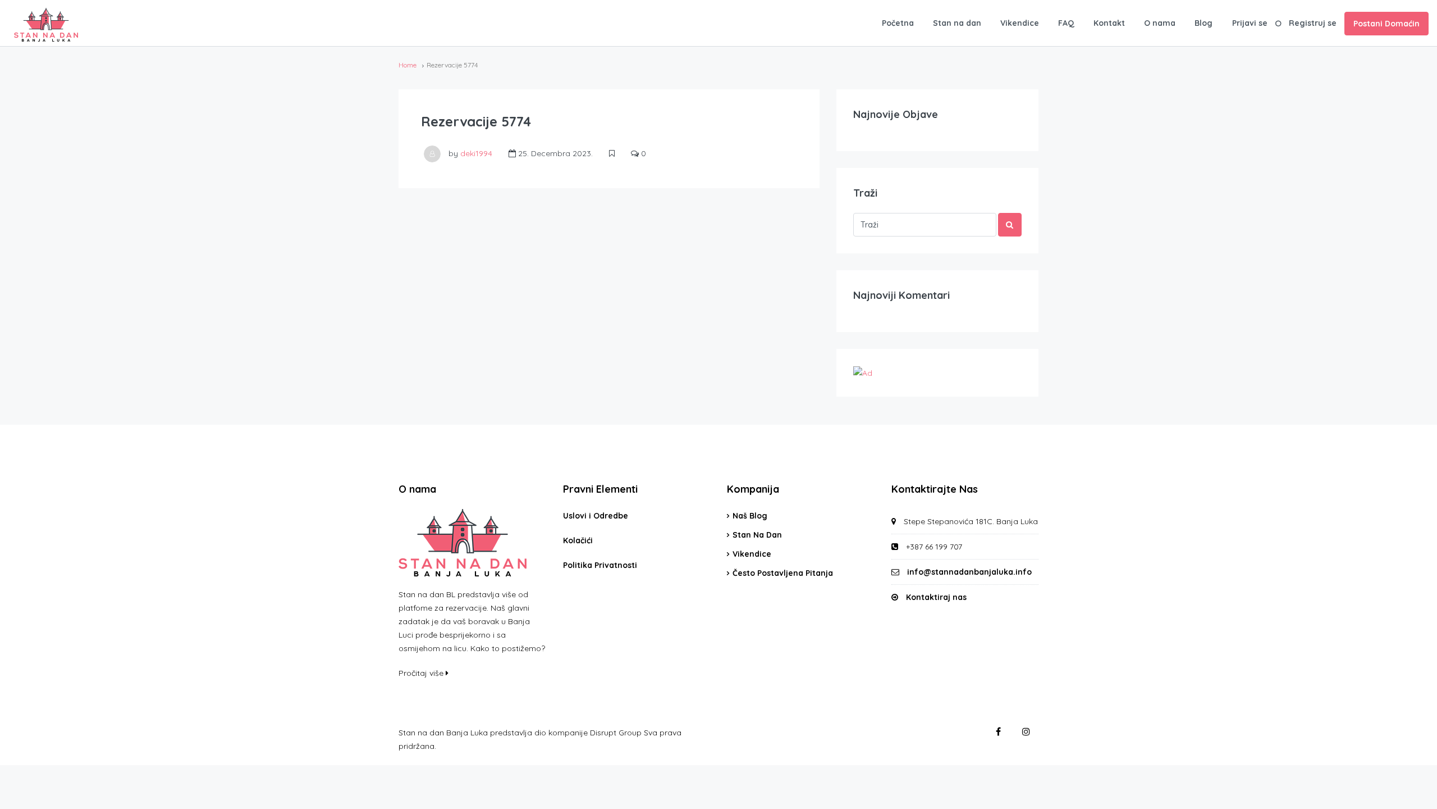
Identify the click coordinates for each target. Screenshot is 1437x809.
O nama (1159, 23)
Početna (898, 23)
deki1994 (476, 153)
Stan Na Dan (757, 535)
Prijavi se (1249, 23)
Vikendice (1019, 23)
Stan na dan (957, 23)
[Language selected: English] (1409, 799)
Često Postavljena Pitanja (783, 573)
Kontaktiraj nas (936, 597)
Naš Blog (750, 516)
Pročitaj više (422, 673)
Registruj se (1313, 23)
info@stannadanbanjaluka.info (969, 572)
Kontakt (1109, 23)
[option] (1409, 800)
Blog (1203, 23)
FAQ (1066, 23)
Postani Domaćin (1386, 24)
